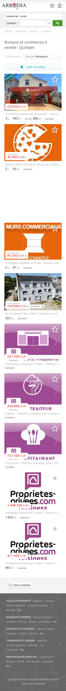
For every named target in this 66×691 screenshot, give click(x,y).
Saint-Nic (33, 633)
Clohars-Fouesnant (15, 605)
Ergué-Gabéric (47, 657)
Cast (42, 645)
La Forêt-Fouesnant (37, 605)
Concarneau (45, 621)
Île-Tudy (22, 621)
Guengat (49, 601)
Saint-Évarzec (33, 661)
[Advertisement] (33, 196)
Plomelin (10, 661)
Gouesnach (48, 661)
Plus (19, 610)
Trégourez (11, 633)
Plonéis (20, 661)
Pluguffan (38, 601)
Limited (43, 679)
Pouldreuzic (12, 649)
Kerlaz (51, 629)
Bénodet (10, 610)
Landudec (11, 621)
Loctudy (32, 621)
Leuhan (23, 633)
